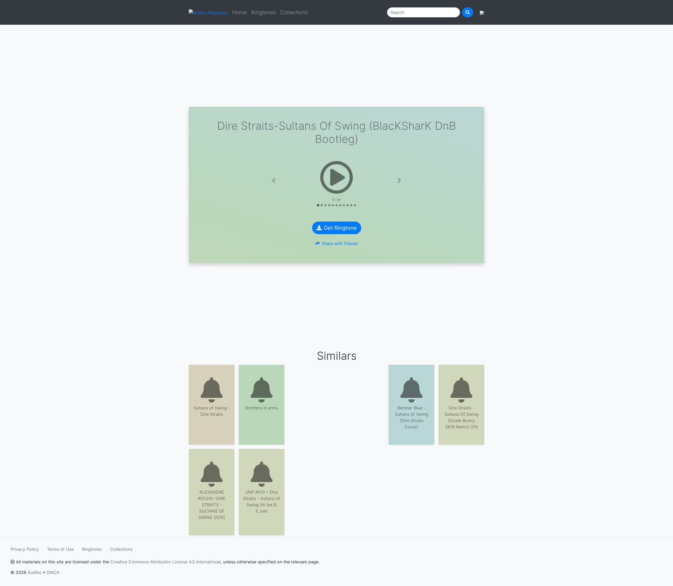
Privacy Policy (25, 549)
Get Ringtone (340, 228)
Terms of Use (60, 549)
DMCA (53, 572)
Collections (294, 12)
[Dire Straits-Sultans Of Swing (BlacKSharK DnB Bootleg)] (336, 177)
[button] (274, 180)
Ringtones (263, 12)
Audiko (35, 572)
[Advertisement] (336, 66)
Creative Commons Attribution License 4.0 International (165, 561)
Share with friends (340, 243)
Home (239, 12)
